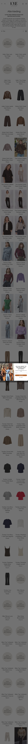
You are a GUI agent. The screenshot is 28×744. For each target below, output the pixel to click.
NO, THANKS (21, 377)
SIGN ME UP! (21, 375)
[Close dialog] (27, 364)
